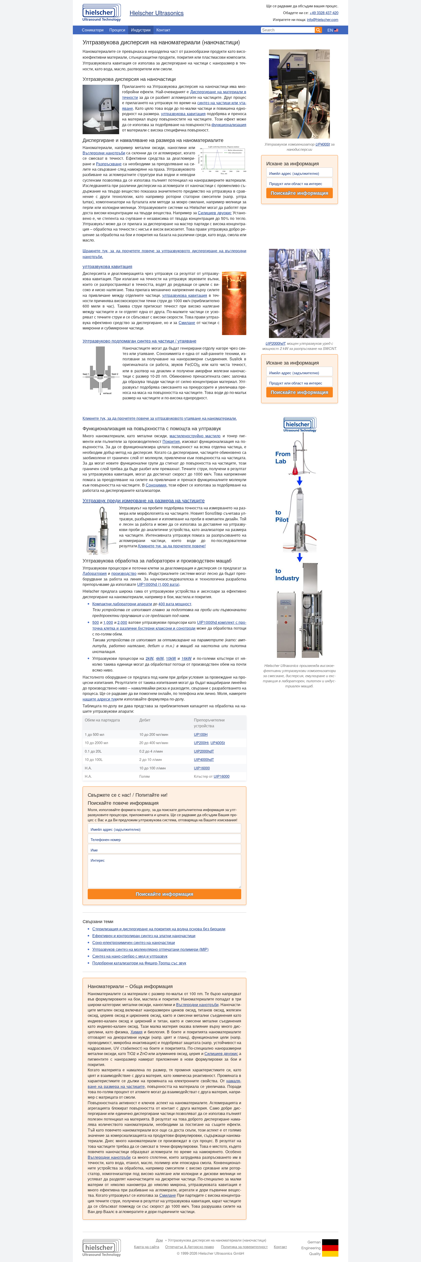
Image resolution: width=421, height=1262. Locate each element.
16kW (186, 658)
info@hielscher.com (322, 19)
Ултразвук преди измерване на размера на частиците (144, 500)
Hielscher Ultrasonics (157, 12)
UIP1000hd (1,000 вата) (158, 584)
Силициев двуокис (215, 212)
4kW (159, 658)
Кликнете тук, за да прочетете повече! (172, 546)
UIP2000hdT (275, 343)
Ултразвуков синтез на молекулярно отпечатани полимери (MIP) (150, 949)
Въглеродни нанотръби (104, 153)
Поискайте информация (299, 193)
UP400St (323, 144)
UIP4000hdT (204, 759)
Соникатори (93, 30)
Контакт (163, 30)
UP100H (201, 734)
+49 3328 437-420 (324, 12)
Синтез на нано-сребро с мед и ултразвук (129, 956)
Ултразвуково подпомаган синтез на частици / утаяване (139, 340)
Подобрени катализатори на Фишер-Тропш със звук (139, 963)
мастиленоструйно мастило (195, 436)
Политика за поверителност (244, 1246)
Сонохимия (156, 485)
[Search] (318, 30)
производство (123, 573)
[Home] (102, 11)
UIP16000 (202, 767)
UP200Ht (201, 742)
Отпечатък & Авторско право (189, 1246)
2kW (149, 658)
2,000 (122, 622)
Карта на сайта (146, 1246)
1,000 (108, 622)
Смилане (187, 322)
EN (330, 30)
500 (95, 622)
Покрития (171, 441)
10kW (171, 658)
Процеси (117, 30)
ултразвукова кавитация (183, 113)
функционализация (228, 124)
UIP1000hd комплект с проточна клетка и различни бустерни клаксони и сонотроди (169, 625)
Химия (137, 1032)
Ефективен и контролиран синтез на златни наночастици (143, 935)
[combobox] (288, 30)
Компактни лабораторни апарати (122, 604)
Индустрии (141, 30)
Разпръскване (109, 164)
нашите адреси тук (99, 699)
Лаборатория (95, 573)
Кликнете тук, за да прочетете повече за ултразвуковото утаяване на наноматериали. (160, 418)
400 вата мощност (174, 604)
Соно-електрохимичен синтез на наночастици (133, 942)
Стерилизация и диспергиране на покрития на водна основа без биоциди (158, 929)
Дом (159, 1240)
